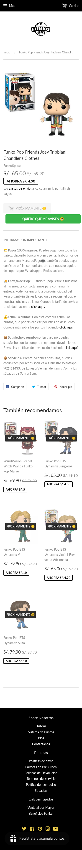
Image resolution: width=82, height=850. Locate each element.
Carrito (73, 6)
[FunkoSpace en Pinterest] (40, 829)
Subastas (41, 790)
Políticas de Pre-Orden (41, 767)
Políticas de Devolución (41, 773)
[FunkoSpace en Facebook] (32, 829)
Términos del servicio (41, 779)
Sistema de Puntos (41, 732)
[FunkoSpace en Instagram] (48, 829)
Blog (41, 738)
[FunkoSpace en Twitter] (24, 829)
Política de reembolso (41, 785)
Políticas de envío (41, 761)
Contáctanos (41, 744)
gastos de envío (20, 188)
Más (12, 6)
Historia (41, 726)
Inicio (6, 52)
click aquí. (38, 307)
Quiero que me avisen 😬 (43, 219)
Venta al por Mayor (41, 807)
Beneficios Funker (41, 813)
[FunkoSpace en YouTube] (55, 829)
